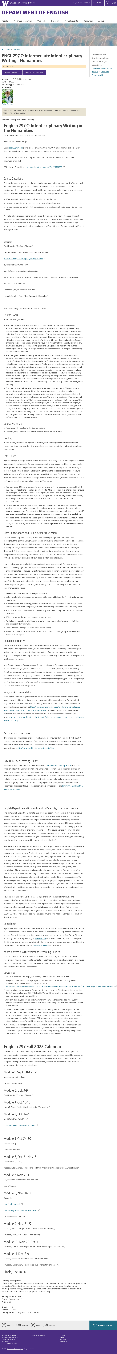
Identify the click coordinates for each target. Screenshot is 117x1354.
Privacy (62, 1335)
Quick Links (97, 3)
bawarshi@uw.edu (41, 945)
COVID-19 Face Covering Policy (58, 765)
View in (11, 73)
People (5, 21)
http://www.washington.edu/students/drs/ (36, 748)
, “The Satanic (20, 1210)
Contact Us (63, 1342)
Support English (105, 1325)
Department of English (35, 12)
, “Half (12, 1204)
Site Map (63, 1339)
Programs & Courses (22, 21)
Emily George (7, 104)
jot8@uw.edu (40, 938)
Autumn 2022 (17, 49)
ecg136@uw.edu (16, 148)
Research (55, 21)
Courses (8, 49)
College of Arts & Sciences (81, 3)
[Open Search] (114, 3)
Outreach (41, 21)
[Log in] (108, 3)
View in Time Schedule (34, 73)
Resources (88, 21)
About (101, 21)
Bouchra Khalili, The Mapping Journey (23, 258)
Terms (62, 1337)
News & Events (71, 21)
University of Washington (15, 1349)
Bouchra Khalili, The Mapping (20, 1125)
